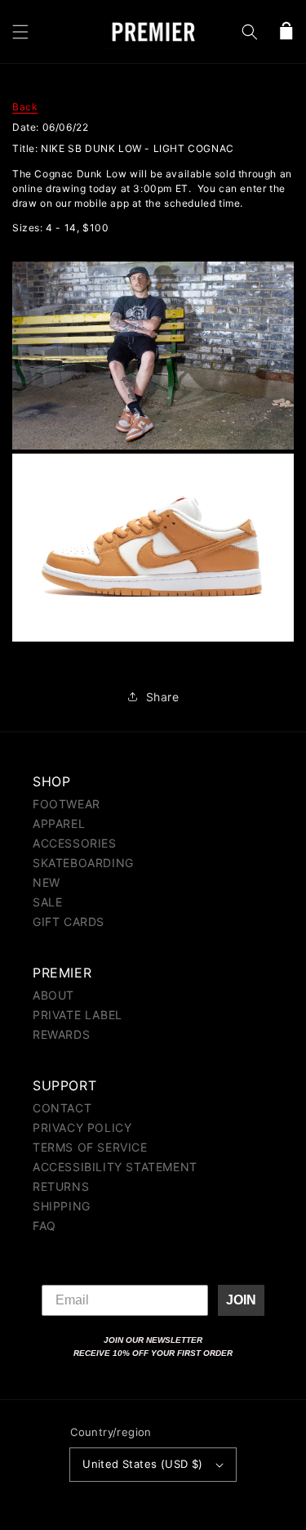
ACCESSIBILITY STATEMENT (115, 1167)
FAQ (44, 1225)
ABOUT (53, 995)
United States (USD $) (142, 1463)
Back (25, 107)
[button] (20, 32)
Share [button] (163, 697)
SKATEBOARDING (83, 863)
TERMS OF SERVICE (90, 1147)
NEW (46, 882)
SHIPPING (62, 1206)
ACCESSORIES (75, 843)
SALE (47, 902)
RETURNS (61, 1186)
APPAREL (59, 823)
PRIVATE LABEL (77, 1015)
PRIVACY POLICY (82, 1127)
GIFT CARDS (68, 921)
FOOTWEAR (66, 804)
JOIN (241, 1300)
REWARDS (61, 1034)
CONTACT (62, 1108)
